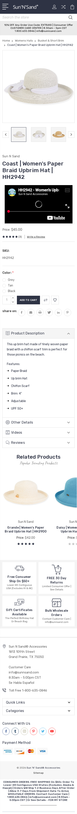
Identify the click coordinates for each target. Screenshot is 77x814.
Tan (10, 285)
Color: (8, 273)
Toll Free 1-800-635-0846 (28, 690)
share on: (9, 311)
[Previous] (6, 134)
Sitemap (38, 772)
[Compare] (63, 8)
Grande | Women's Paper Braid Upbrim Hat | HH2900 (26, 529)
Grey (11, 280)
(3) (20, 236)
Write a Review (36, 236)
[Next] (71, 134)
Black (11, 291)
